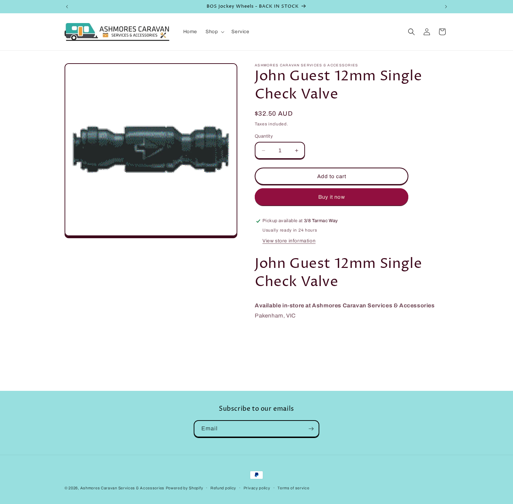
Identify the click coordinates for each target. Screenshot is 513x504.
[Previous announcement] (67, 6)
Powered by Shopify (184, 488)
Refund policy (223, 488)
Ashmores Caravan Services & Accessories (122, 488)
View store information (288, 240)
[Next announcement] (446, 6)
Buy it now (331, 197)
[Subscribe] (311, 428)
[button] (214, 31)
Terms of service (293, 488)
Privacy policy (257, 488)
